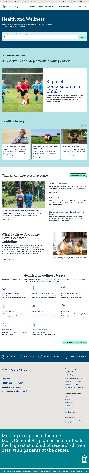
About (68, 396)
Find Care (32, 6)
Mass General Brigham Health (17, 391)
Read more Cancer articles (78, 175)
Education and (11, 387)
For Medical (74, 387)
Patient (7, 379)
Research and (12, 383)
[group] (16, 144)
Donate (75, 1)
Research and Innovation (17, 1)
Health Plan (5, 1)
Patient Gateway (66, 1)
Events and (72, 384)
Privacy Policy (36, 470)
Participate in (73, 381)
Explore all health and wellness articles (75, 342)
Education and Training (30, 1)
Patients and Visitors (63, 6)
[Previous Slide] (82, 125)
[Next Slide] (85, 125)
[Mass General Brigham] (12, 6)
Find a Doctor (77, 6)
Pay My (69, 372)
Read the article (7, 259)
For (70, 412)
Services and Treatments (46, 6)
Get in (69, 375)
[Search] (85, 6)
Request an (73, 378)
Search (4, 12)
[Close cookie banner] (81, 469)
